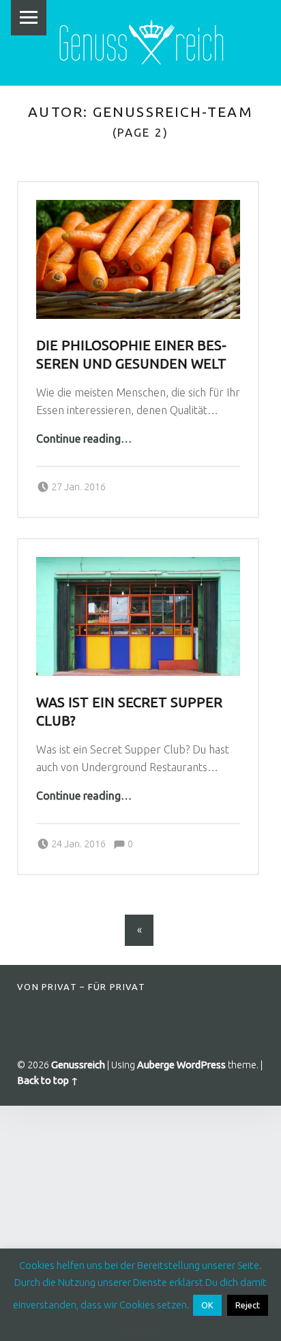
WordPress (201, 1064)
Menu (28, 17)
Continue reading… (84, 438)
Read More (140, 1324)
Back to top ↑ (47, 1080)
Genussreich (78, 1064)
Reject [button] (247, 1305)
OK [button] (207, 1305)
